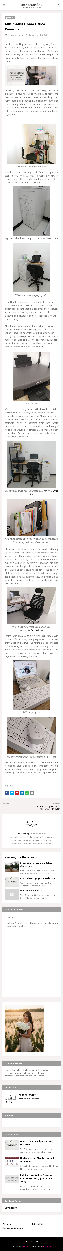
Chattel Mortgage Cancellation (37, 878)
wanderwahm (17, 35)
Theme (24, 1246)
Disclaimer (8, 1224)
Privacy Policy (38, 1224)
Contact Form (11, 1207)
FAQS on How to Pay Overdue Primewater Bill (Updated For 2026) (36, 1178)
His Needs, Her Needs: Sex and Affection (37, 1160)
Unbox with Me (35, 630)
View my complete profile (30, 1099)
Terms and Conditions (13, 1227)
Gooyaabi (47, 1246)
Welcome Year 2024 (31, 890)
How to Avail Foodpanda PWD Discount (36, 1143)
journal (10, 785)
